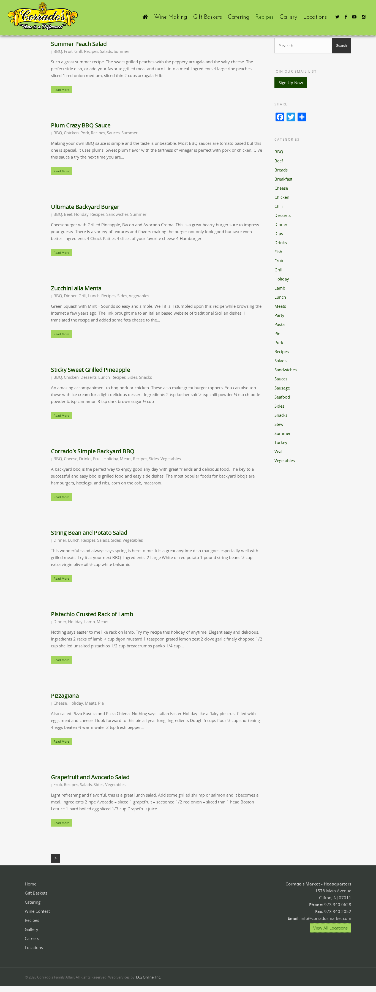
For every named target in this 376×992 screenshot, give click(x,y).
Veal (278, 451)
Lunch (94, 295)
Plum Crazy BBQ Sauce (80, 125)
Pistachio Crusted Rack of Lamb (92, 614)
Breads (281, 170)
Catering (238, 17)
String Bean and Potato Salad (89, 532)
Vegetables (139, 295)
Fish (278, 251)
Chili (278, 206)
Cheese (70, 458)
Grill (78, 51)
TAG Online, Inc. (148, 977)
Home (30, 884)
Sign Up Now (291, 82)
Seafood (282, 397)
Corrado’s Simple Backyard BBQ (93, 451)
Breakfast (283, 179)
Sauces (113, 132)
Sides (122, 295)
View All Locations (330, 928)
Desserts (88, 377)
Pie (101, 703)
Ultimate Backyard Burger (85, 207)
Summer (122, 51)
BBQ (57, 51)
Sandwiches (117, 214)
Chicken (71, 132)
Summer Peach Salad (79, 44)
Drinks (85, 458)
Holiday (81, 214)
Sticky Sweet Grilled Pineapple (90, 370)
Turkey (280, 442)
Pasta (279, 324)
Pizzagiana (65, 695)
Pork (84, 132)
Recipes (264, 17)
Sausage (282, 388)
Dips (278, 233)
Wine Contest (37, 911)
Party (279, 315)
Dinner (70, 295)
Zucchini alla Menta (76, 288)
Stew (279, 424)
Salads (106, 51)
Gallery (288, 17)
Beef (68, 214)
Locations (315, 17)
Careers (32, 938)
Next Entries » (55, 858)
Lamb (89, 621)
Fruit (68, 51)
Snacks (145, 377)
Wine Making (170, 17)
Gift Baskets (207, 17)
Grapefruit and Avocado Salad (90, 777)
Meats (125, 458)
